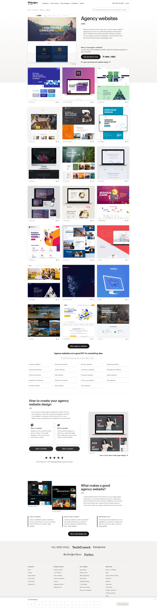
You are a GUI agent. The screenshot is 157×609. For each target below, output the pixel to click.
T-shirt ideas (109, 587)
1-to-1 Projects (57, 572)
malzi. (100, 260)
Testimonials (31, 581)
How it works (55, 3)
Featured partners (110, 593)
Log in (127, 3)
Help (107, 596)
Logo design (83, 569)
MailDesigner (102, 220)
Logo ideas (109, 584)
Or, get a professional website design (95, 62)
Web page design (84, 575)
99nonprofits (31, 584)
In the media (31, 578)
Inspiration (74, 3)
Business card (83, 572)
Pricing (56, 581)
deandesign (101, 102)
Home (29, 10)
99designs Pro (58, 587)
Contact (30, 572)
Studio (82, 3)
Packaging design (84, 581)
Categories (45, 3)
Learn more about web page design (113, 455)
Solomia (32, 339)
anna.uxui (32, 102)
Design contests (58, 569)
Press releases (31, 575)
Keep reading (72, 526)
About (29, 569)
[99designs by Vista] (33, 3)
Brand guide (83, 578)
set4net (100, 339)
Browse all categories (85, 590)
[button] (155, 599)
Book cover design (85, 587)
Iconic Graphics (68, 102)
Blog (107, 572)
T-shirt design (83, 584)
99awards (108, 578)
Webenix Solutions (33, 506)
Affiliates (108, 581)
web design (104, 38)
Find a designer (65, 3)
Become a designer (111, 569)
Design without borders (112, 575)
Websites (42, 10)
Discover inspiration (59, 578)
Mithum (74, 64)
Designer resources (111, 590)
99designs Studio (58, 584)
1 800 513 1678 (119, 3)
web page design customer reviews (62, 461)
